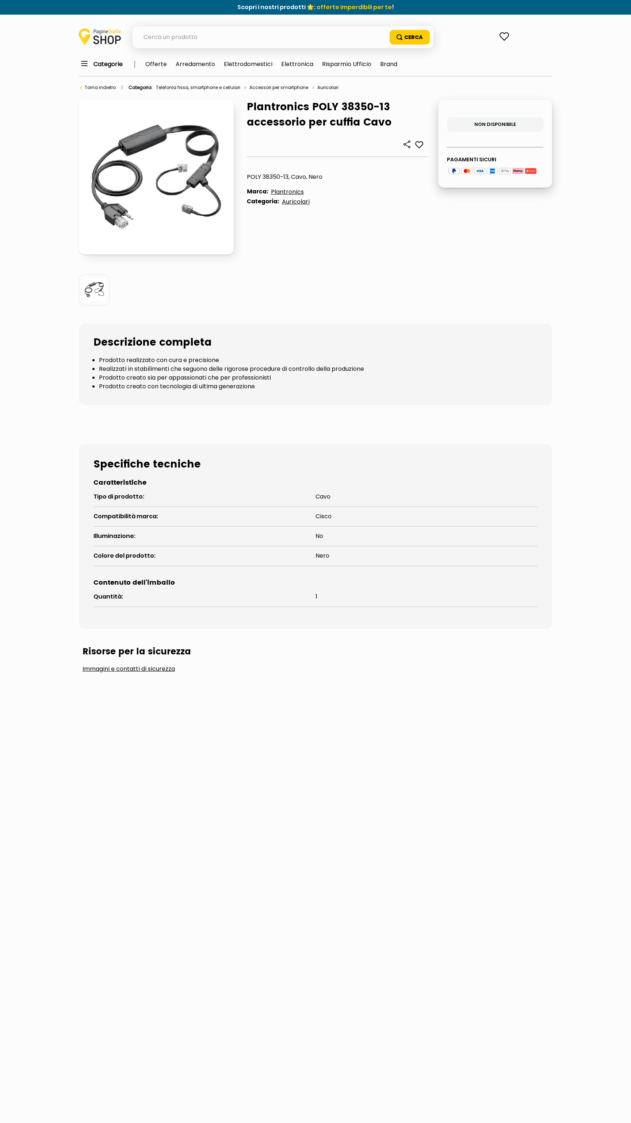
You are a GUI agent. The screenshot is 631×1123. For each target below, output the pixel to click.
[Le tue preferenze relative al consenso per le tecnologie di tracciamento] (618, 1110)
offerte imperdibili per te (354, 7)
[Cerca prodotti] (410, 37)
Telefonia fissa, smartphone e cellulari (198, 87)
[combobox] (283, 37)
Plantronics (287, 192)
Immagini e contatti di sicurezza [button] (129, 669)
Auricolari (328, 87)
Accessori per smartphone (278, 87)
